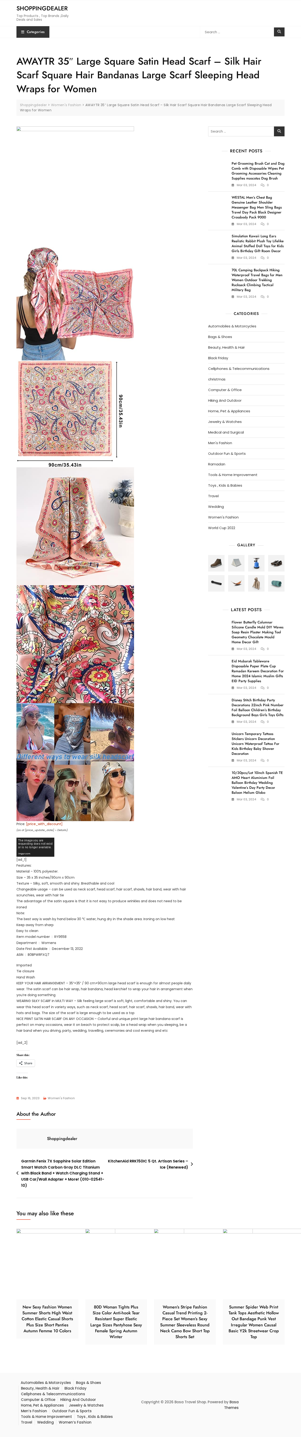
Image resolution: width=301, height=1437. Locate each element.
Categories (36, 31)
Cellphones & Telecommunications (238, 368)
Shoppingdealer (42, 8)
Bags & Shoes (220, 336)
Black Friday (218, 357)
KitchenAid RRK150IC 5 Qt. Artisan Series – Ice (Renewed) (148, 1164)
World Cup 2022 (221, 527)
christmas (217, 379)
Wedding (216, 506)
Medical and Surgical (226, 432)
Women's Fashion (61, 1098)
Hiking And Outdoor (225, 400)
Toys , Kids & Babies (225, 485)
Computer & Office (225, 389)
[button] (216, 563)
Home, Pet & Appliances (229, 411)
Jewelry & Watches (225, 421)
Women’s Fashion (75, 1422)
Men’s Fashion (34, 1410)
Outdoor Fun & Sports (227, 453)
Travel (213, 495)
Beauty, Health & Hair (226, 347)
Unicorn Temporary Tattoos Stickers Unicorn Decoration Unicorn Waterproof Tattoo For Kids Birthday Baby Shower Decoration (255, 743)
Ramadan (216, 464)
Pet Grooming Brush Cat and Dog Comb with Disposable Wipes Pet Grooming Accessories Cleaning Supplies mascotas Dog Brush (258, 171)
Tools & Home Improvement (232, 474)
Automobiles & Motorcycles (232, 326)
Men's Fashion (220, 442)
